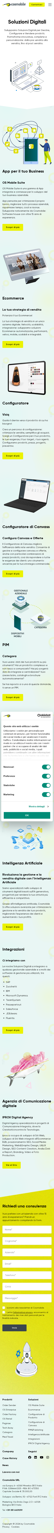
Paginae (6, 1423)
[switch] (46, 776)
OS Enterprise (9, 1410)
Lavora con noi (11, 1472)
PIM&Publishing (35, 1430)
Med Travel (7, 1437)
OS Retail (7, 1419)
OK (27, 815)
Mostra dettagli (37, 806)
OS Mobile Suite (36, 1405)
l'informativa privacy (23, 1312)
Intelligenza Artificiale (39, 1434)
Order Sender (9, 1405)
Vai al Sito (11, 1165)
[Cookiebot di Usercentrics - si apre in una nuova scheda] (38, 716)
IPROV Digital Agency (39, 1443)
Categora (7, 1432)
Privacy (5, 1527)
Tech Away (7, 1428)
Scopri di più (13, 227)
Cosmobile (29, 1524)
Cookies (15, 1527)
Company (8, 1451)
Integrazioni (34, 1439)
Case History (9, 1458)
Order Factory (9, 1414)
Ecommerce (34, 1410)
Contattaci (36, 5)
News (5, 1465)
